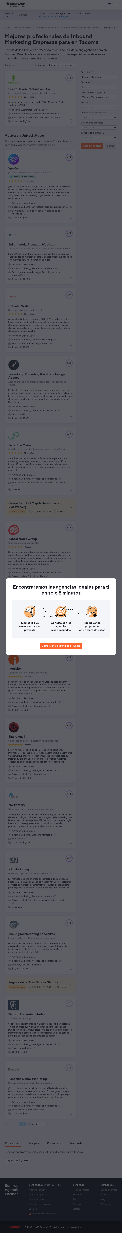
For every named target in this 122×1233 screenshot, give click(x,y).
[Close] (112, 582)
